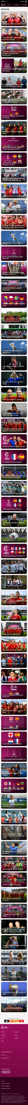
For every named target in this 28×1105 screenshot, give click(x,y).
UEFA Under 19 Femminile (3, 5)
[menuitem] (10, 5)
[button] (24, 5)
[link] (9, 5)
